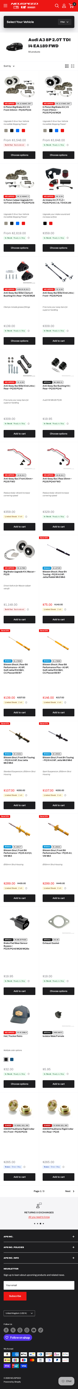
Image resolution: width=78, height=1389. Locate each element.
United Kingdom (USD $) (16, 1313)
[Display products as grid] (66, 66)
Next (67, 1191)
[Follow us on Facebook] (6, 1330)
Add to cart (59, 341)
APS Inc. (47, 382)
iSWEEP (8, 1125)
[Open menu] (5, 5)
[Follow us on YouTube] (33, 1330)
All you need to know (39, 1217)
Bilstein (47, 568)
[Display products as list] (72, 66)
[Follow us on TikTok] (40, 1330)
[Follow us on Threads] (19, 1330)
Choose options (19, 155)
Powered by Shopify (12, 1382)
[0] (71, 6)
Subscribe (15, 1296)
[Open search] (57, 6)
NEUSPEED (10, 104)
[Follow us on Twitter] (13, 1330)
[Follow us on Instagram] (26, 1330)
